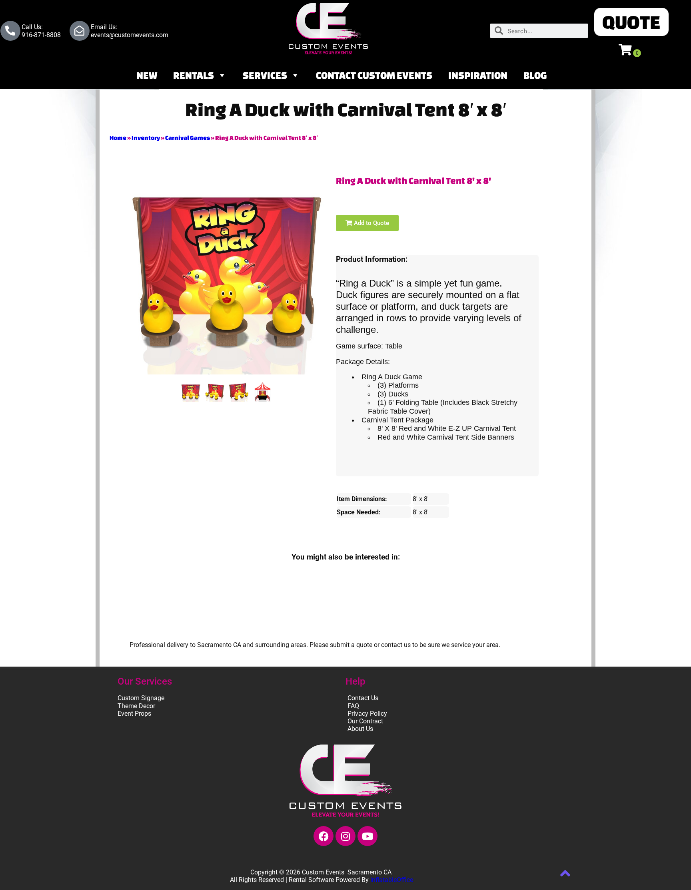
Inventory (146, 137)
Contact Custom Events (374, 75)
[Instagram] (345, 836)
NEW (146, 75)
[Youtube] (367, 836)
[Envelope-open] (80, 31)
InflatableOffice (391, 880)
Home (118, 137)
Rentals (193, 75)
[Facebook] (324, 836)
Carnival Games (187, 137)
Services (265, 75)
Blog (535, 75)
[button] (631, 22)
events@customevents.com (129, 35)
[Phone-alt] (10, 31)
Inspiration (477, 75)
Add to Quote (370, 223)
